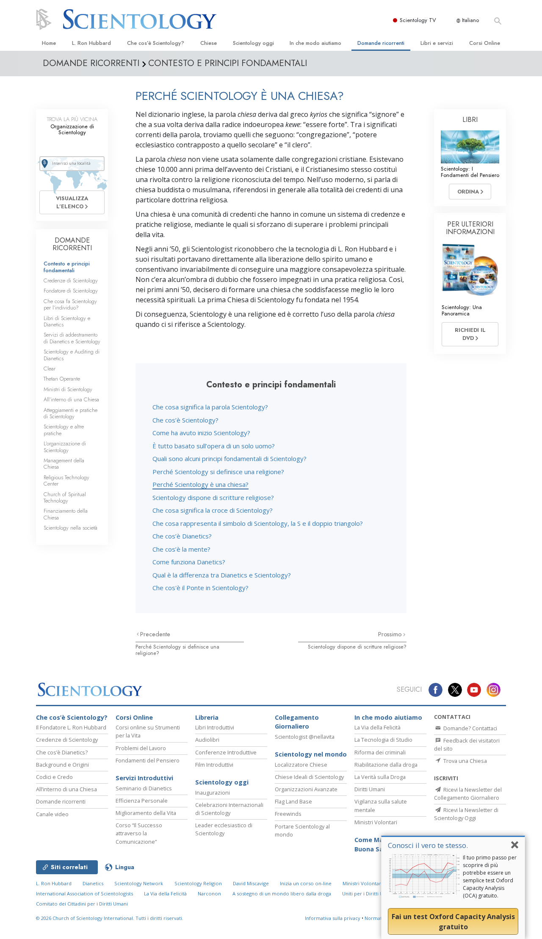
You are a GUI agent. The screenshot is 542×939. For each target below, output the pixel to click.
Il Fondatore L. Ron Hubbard (71, 727)
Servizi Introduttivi (144, 778)
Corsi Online (484, 43)
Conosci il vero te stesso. (428, 845)
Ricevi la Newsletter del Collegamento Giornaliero (468, 793)
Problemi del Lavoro (141, 748)
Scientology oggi (253, 43)
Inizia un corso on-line (306, 883)
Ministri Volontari (375, 822)
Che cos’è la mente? (181, 549)
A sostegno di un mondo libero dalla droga (281, 893)
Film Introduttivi (214, 764)
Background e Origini (62, 764)
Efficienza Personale (142, 800)
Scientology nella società (70, 528)
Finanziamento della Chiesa (66, 514)
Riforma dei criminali (380, 752)
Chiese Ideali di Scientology (309, 777)
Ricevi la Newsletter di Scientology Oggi (466, 814)
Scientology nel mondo (311, 754)
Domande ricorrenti (380, 43)
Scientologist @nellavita (305, 736)
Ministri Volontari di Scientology (380, 883)
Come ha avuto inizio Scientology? (201, 432)
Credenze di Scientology (71, 280)
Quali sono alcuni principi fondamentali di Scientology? (229, 458)
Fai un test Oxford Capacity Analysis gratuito (453, 921)
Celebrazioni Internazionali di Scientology (229, 809)
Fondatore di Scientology (71, 291)
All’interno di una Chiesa (71, 399)
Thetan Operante (62, 379)
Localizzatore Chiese (301, 764)
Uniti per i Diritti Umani (368, 893)
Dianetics (93, 883)
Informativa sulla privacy (332, 918)
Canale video (52, 814)
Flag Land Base (293, 801)
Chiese (208, 43)
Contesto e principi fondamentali (67, 267)
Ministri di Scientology (68, 389)
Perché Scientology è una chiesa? (200, 484)
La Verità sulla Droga (380, 777)
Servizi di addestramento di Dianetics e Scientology (72, 338)
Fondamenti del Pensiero (148, 760)
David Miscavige (251, 883)
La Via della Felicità (377, 727)
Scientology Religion (198, 883)
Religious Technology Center (66, 480)
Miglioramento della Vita (146, 813)
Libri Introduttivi (214, 727)
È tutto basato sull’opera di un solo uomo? (213, 446)
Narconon (209, 893)
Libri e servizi (436, 43)
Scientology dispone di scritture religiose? (213, 497)
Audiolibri (207, 739)
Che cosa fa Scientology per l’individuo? (70, 304)
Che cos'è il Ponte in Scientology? (200, 587)
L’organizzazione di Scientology (65, 446)
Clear (49, 369)
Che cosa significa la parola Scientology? (210, 407)
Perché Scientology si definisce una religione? (218, 471)
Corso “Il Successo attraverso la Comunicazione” (139, 833)
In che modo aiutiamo (315, 43)
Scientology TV (418, 20)
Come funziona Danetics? (188, 562)
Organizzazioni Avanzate (306, 789)
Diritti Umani (369, 789)
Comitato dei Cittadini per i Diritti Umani (82, 903)
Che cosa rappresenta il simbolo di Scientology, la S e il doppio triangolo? (257, 523)
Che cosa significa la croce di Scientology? (212, 510)
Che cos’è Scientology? (155, 43)
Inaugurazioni (212, 792)
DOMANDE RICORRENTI (72, 244)
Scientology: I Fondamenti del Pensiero (470, 172)
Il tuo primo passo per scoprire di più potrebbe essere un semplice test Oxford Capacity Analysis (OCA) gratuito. (490, 876)
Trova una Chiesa (464, 761)
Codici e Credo (54, 777)
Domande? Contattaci (469, 728)
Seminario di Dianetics (144, 788)
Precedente (155, 634)
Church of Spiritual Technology (65, 497)
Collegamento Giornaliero (297, 722)
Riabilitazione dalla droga (386, 764)
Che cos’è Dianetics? (182, 536)
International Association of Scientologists (84, 893)
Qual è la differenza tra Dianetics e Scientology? (221, 575)
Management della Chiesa (64, 463)
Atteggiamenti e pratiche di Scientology (70, 413)
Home (49, 43)
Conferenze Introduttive (226, 752)
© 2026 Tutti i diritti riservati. (109, 918)
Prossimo (390, 634)
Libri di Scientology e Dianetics (67, 321)
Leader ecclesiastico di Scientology (223, 829)
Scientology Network (138, 883)
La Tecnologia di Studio (383, 739)
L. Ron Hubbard (91, 43)
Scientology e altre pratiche (64, 430)
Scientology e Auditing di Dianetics (72, 355)
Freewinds (288, 813)
